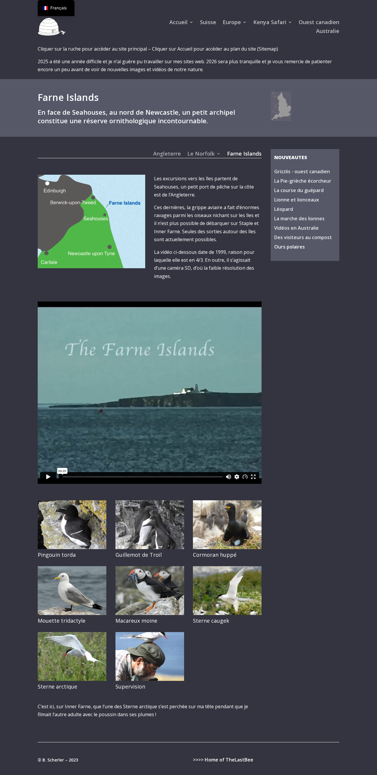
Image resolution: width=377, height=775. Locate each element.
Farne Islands (244, 154)
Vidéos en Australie (296, 228)
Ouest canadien (319, 23)
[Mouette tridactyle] (72, 613)
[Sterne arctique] (72, 679)
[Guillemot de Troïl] (149, 547)
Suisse (208, 23)
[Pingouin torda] (72, 547)
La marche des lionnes (299, 218)
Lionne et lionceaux (296, 199)
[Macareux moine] (149, 613)
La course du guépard (299, 190)
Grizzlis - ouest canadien (302, 171)
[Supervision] (149, 679)
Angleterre (167, 154)
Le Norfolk (201, 154)
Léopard (283, 209)
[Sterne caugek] (227, 613)
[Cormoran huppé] (227, 547)
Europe (232, 23)
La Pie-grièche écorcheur (302, 181)
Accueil (178, 23)
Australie (327, 31)
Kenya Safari (269, 23)
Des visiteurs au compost (303, 237)
